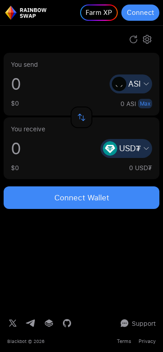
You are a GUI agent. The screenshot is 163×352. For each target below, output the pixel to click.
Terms (124, 341)
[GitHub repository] (67, 323)
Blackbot (17, 341)
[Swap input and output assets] (81, 117)
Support (144, 323)
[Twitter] (13, 323)
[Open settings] (147, 39)
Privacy (147, 341)
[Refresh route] (134, 39)
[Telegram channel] (31, 323)
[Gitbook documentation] (49, 323)
